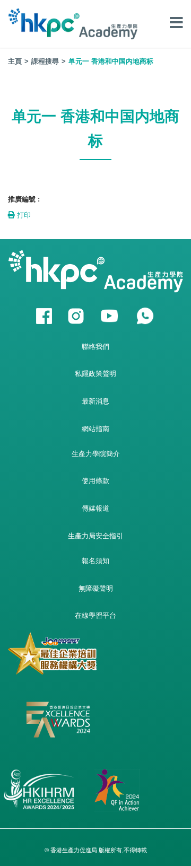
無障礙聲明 (96, 588)
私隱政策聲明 (95, 374)
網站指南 (95, 429)
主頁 (15, 61)
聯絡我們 (95, 347)
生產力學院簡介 (96, 454)
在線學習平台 (95, 615)
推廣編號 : (24, 199)
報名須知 (95, 561)
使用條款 (95, 481)
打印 (23, 215)
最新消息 (95, 401)
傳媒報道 (95, 508)
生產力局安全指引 (95, 536)
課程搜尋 (45, 61)
